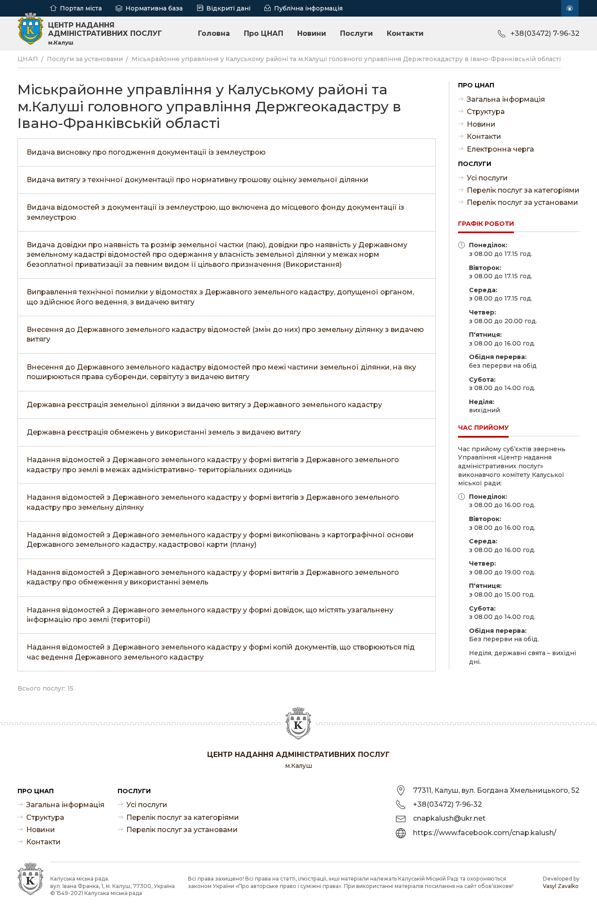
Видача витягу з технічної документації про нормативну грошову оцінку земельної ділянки (197, 180)
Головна (214, 33)
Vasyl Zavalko (561, 886)
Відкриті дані (228, 8)
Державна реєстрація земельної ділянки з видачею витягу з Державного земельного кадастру (204, 405)
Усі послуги (487, 178)
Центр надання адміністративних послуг (105, 33)
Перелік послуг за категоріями (523, 190)
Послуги (356, 33)
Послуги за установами (85, 59)
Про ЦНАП (263, 33)
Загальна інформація (506, 99)
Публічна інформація (308, 8)
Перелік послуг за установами (522, 202)
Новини (311, 33)
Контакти (405, 33)
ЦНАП (27, 59)
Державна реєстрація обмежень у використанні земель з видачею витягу (164, 432)
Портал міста (81, 8)
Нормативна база (154, 8)
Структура (486, 111)
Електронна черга (500, 149)
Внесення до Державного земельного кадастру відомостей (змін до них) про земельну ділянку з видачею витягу (225, 334)
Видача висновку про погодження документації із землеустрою (146, 152)
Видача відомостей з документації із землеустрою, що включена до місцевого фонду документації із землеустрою (215, 212)
